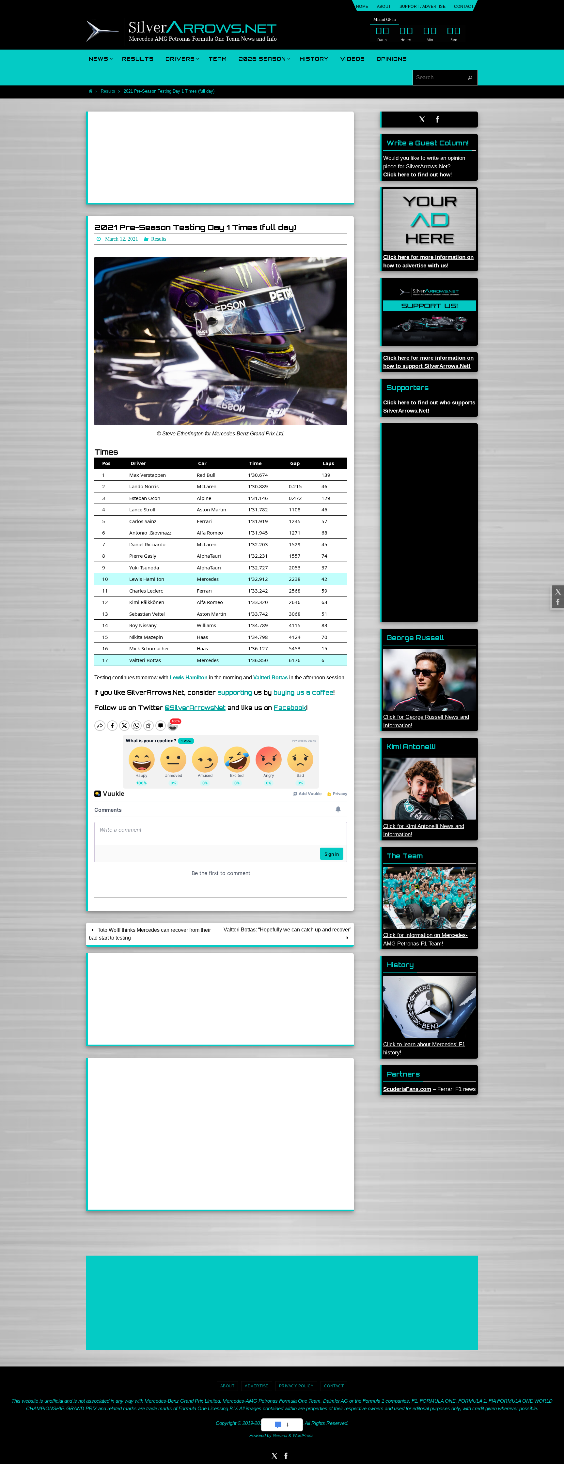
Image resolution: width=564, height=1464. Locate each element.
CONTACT (464, 6)
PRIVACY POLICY (296, 1386)
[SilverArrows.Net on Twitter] (557, 591)
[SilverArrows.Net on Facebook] (557, 602)
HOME (362, 6)
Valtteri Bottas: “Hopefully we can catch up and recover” (287, 929)
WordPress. (304, 1435)
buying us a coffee (303, 692)
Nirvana (280, 1435)
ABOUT (384, 6)
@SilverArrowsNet (195, 707)
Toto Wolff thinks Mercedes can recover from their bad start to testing (150, 934)
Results (108, 91)
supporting (235, 692)
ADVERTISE (257, 1386)
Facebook (290, 707)
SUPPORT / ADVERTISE (423, 6)
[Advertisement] (220, 157)
